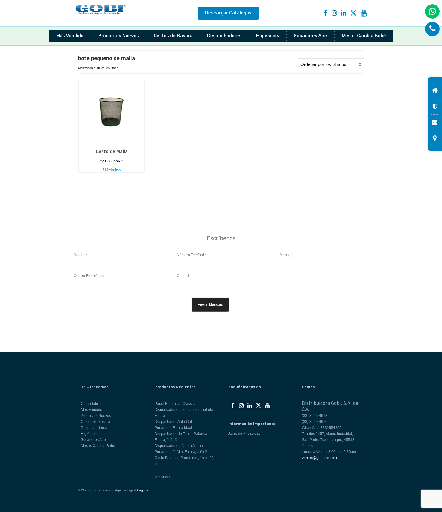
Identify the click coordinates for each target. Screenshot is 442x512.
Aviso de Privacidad (244, 433)
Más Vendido (70, 36)
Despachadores (224, 36)
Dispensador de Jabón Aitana (179, 446)
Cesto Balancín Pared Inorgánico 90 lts (184, 461)
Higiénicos (267, 36)
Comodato (89, 404)
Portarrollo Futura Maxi (173, 428)
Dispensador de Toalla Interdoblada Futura (184, 413)
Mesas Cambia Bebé (364, 36)
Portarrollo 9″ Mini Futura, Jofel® (181, 452)
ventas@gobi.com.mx (319, 458)
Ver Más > (163, 477)
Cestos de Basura (173, 36)
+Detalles (111, 169)
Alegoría (142, 490)
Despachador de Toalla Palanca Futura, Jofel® (181, 437)
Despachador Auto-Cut (173, 422)
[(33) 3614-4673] (432, 29)
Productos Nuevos (118, 36)
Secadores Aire (310, 36)
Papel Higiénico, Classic (175, 404)
